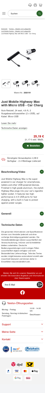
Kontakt (6, 339)
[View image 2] (16, 83)
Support (6, 324)
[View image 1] (6, 83)
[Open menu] (4, 13)
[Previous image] (5, 57)
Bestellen (34, 145)
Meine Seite (8, 332)
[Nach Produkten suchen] (39, 13)
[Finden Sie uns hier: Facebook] (22, 292)
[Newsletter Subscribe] (39, 284)
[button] (21, 57)
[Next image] (38, 57)
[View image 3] (25, 83)
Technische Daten (11, 224)
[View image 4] (35, 83)
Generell (6, 213)
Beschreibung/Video (13, 171)
